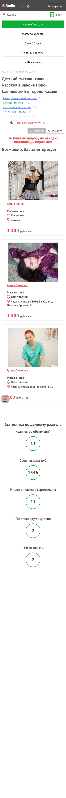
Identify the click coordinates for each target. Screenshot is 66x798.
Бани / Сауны (33, 43)
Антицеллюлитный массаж (20, 98)
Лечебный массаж (14, 112)
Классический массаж (17, 107)
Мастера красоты (33, 34)
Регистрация (55, 6)
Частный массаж (33, 24)
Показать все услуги (31, 122)
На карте (56, 131)
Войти (59, 14)
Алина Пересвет (17, 285)
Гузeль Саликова (17, 370)
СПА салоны (33, 62)
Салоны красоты (33, 53)
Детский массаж (13, 102)
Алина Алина (15, 203)
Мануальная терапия (16, 116)
